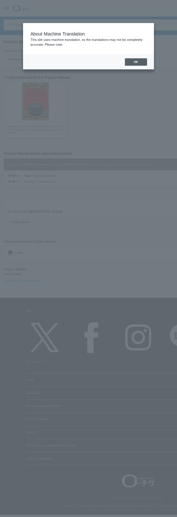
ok (136, 62)
